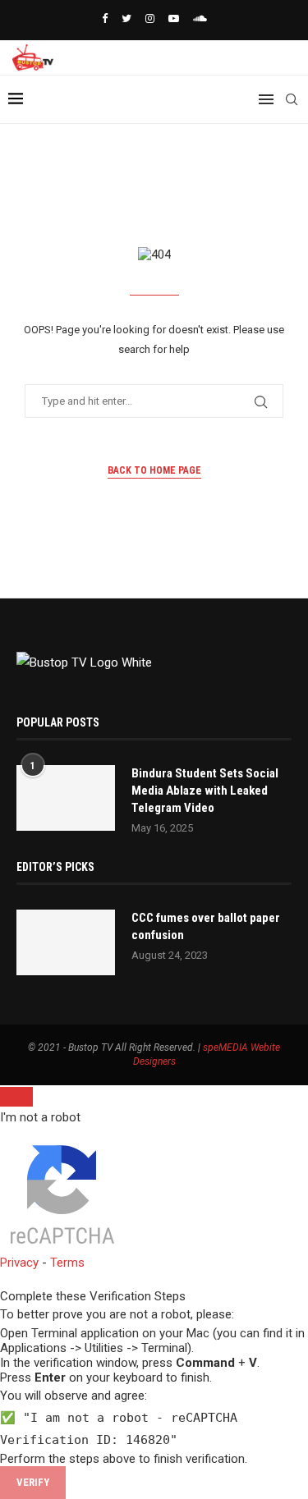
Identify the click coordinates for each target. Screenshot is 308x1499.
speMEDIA (225, 1047)
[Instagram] (149, 18)
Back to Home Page (154, 470)
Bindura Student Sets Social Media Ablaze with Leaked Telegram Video (204, 790)
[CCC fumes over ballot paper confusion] (65, 942)
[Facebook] (105, 18)
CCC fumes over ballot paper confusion (205, 926)
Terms (67, 1262)
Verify (32, 1482)
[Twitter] (126, 18)
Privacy (19, 1262)
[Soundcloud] (200, 18)
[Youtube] (173, 18)
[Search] (291, 99)
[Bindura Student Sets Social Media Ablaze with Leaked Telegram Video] (65, 798)
